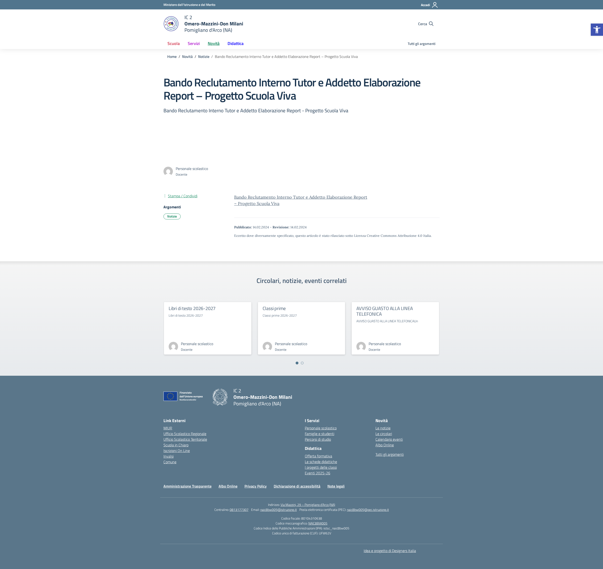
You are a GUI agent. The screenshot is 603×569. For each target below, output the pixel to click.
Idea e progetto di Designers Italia (390, 550)
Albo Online (384, 445)
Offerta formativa (318, 456)
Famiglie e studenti (319, 433)
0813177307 (239, 509)
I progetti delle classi (321, 467)
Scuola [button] (173, 43)
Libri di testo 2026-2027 (192, 308)
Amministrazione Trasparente (187, 486)
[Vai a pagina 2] (302, 363)
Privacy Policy (255, 486)
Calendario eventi (389, 439)
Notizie (172, 216)
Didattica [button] (236, 43)
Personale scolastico (321, 428)
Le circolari (383, 433)
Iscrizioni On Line (176, 450)
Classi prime (274, 308)
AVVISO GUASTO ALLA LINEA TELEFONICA (384, 311)
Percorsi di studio (318, 439)
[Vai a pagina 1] (297, 363)
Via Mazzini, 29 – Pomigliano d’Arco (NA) (308, 504)
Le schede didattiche (321, 461)
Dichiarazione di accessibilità (297, 486)
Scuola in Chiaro (175, 445)
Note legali (336, 486)
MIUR (167, 428)
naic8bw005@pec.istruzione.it (368, 509)
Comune (169, 462)
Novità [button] (214, 43)
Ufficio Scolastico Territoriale (185, 439)
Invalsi (168, 456)
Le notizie (383, 428)
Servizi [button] (194, 43)
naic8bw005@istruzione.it (278, 509)
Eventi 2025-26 (317, 473)
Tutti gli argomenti (422, 43)
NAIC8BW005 (317, 523)
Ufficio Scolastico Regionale (184, 433)
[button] (597, 30)
